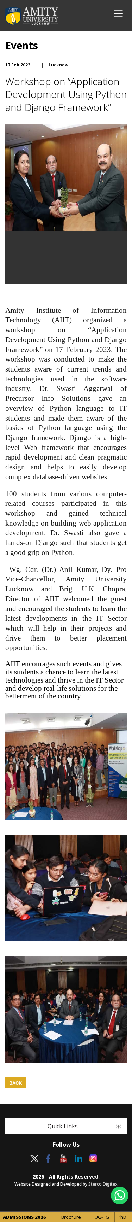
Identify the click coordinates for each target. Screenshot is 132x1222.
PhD (122, 1217)
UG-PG (102, 1217)
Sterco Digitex (103, 1184)
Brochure (71, 1217)
